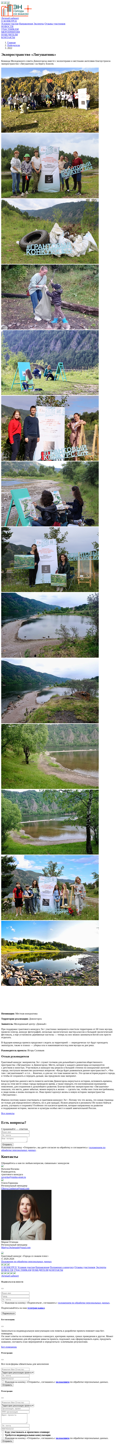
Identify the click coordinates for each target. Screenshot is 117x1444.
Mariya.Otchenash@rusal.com (15, 1247)
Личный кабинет (10, 18)
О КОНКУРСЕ (9, 21)
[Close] (2, 1288)
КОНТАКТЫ (8, 37)
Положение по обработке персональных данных (26, 1261)
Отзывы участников (54, 23)
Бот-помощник (9, 1347)
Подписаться (8, 1313)
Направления (26, 23)
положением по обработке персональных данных (84, 1302)
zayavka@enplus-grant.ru (13, 1177)
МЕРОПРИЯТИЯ (10, 32)
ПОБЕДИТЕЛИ (9, 34)
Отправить (7, 1144)
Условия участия (9, 23)
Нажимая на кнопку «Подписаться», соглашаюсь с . (57, 1302)
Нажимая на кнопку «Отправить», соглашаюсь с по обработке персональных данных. (56, 1382)
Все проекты (7, 1113)
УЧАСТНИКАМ (10, 29)
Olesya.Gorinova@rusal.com (15, 1188)
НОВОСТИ (7, 26)
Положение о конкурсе (62, 1267)
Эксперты (39, 23)
